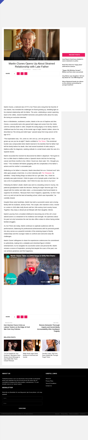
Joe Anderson (27, 69)
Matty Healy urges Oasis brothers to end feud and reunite (30, 355)
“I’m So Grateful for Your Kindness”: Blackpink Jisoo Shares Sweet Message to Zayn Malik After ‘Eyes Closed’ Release (12, 357)
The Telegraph (46, 173)
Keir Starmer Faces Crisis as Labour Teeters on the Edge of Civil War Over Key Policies (17, 327)
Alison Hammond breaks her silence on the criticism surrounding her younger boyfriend (72, 83)
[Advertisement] (44, 12)
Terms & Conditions (51, 383)
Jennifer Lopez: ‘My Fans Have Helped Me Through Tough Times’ (50, 355)
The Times (42, 141)
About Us (48, 378)
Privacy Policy (49, 381)
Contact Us (49, 385)
